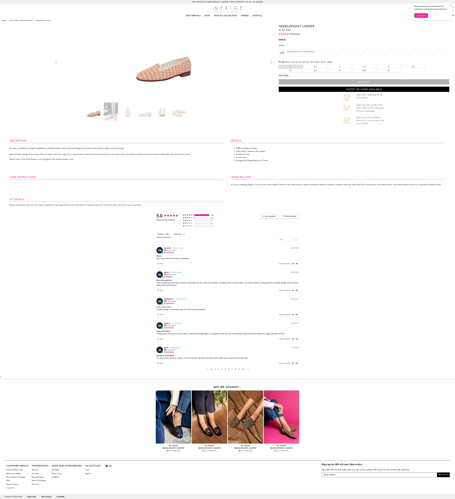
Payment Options (12, 484)
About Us (35, 470)
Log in (87, 470)
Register (88, 473)
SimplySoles (55, 477)
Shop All (257, 15)
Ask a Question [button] (270, 216)
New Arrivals (193, 15)
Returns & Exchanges (39, 480)
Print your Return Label (14, 470)
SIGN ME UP (443, 475)
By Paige (286, 30)
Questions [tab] (178, 234)
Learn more (421, 15)
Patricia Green (57, 473)
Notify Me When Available (364, 89)
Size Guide (283, 75)
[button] (293, 264)
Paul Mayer (55, 470)
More (330, 62)
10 (243, 369)
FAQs (8, 480)
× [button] (450, 4)
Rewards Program (38, 477)
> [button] (248, 369)
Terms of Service (46, 496)
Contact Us (10, 488)
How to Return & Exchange (15, 477)
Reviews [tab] (161, 234)
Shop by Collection (225, 15)
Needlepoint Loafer (173, 448)
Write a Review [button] (290, 216)
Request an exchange (13, 473)
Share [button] (161, 264)
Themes (245, 15)
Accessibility (60, 496)
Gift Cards (35, 484)
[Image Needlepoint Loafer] (163, 62)
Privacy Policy (31, 496)
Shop (207, 15)
